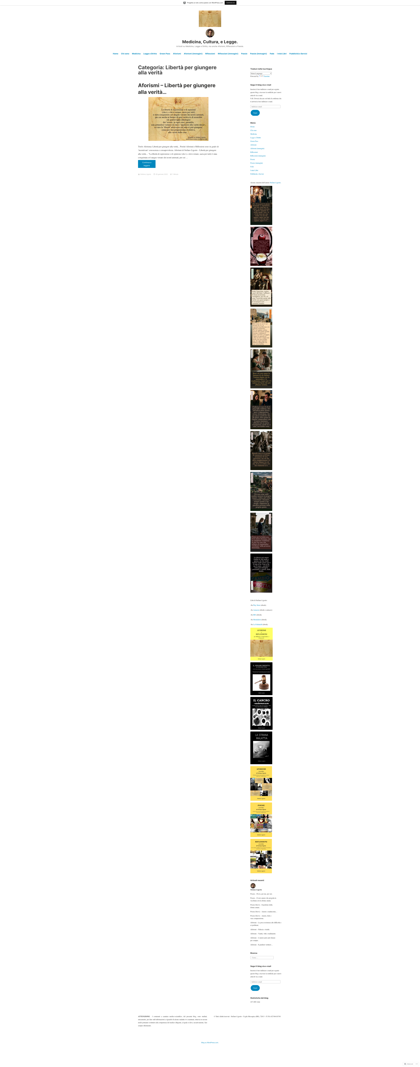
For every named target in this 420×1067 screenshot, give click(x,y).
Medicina (136, 54)
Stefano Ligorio (145, 174)
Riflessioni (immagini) (228, 54)
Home (115, 54)
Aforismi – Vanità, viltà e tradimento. (263, 933)
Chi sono (125, 54)
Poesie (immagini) (258, 54)
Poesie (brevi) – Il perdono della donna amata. (261, 906)
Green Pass (165, 54)
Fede (272, 54)
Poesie (244, 54)
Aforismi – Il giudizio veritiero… (261, 944)
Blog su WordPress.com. (210, 1042)
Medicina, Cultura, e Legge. (210, 41)
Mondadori (257, 619)
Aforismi (177, 54)
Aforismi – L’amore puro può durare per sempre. (262, 939)
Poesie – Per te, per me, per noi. (261, 894)
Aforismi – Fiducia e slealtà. (260, 929)
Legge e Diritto (150, 54)
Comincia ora (230, 3)
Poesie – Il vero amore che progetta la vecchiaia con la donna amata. (263, 899)
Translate (266, 76)
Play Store (256, 605)
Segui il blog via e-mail (260, 85)
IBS (254, 615)
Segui (255, 113)
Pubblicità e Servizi (298, 54)
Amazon (256, 610)
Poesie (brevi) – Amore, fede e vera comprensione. (260, 917)
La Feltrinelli (257, 624)
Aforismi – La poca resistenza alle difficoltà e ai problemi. (265, 923)
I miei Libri (282, 54)
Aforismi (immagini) (193, 54)
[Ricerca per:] (262, 957)
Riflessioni (210, 54)
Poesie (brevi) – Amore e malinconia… (263, 911)
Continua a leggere (144, 164)
